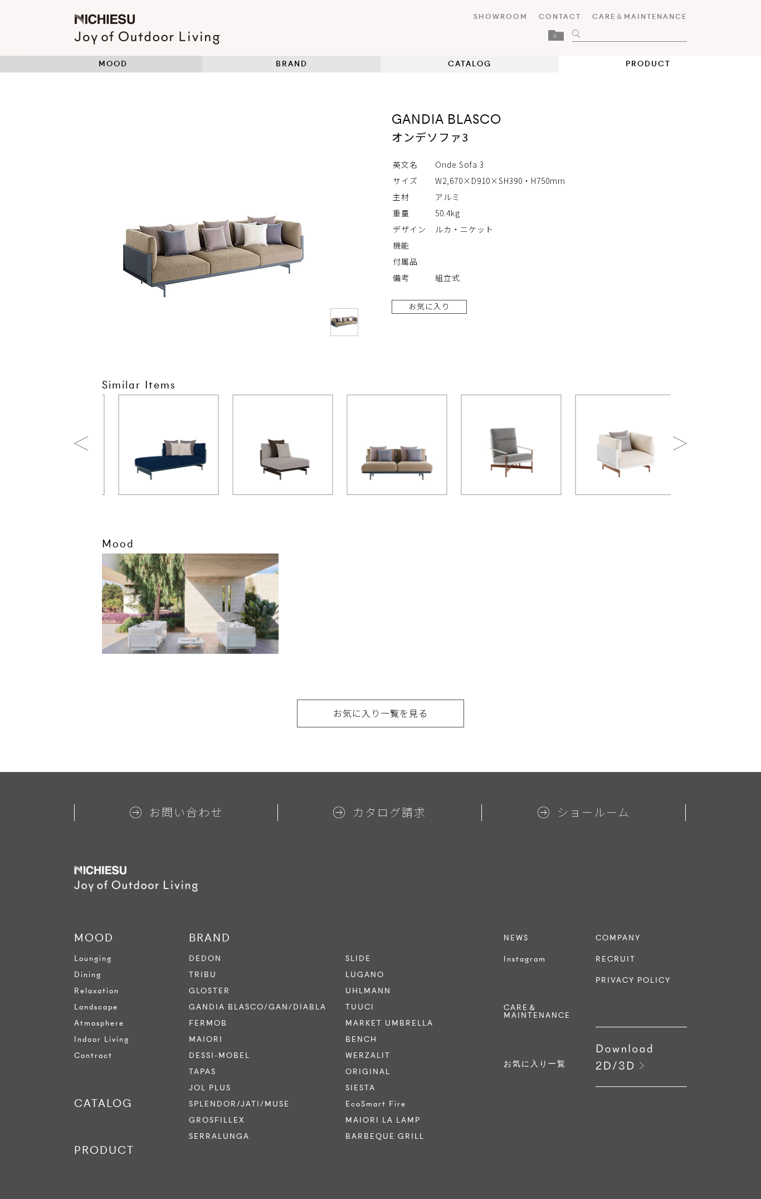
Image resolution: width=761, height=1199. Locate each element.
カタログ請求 (389, 812)
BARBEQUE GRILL (385, 1136)
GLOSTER (209, 991)
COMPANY (618, 938)
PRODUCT (648, 64)
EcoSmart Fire (375, 1104)
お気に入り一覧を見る (380, 713)
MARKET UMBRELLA (389, 1023)
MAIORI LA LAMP (383, 1120)
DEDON (205, 958)
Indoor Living (101, 1039)
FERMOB (208, 1023)
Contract (93, 1055)
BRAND (292, 64)
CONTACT (560, 16)
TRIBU (203, 974)
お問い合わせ (186, 812)
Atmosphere (99, 1023)
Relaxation (96, 991)
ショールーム (593, 812)
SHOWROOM (501, 16)
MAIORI (206, 1039)
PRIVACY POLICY (633, 980)
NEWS (516, 938)
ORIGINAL (368, 1071)
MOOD (113, 64)
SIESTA (360, 1088)
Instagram (525, 959)
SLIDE (358, 958)
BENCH (361, 1039)
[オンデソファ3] (344, 322)
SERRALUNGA (219, 1136)
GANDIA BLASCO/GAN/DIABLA (257, 1007)
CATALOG (469, 64)
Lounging (93, 958)
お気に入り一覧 (535, 1064)
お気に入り (429, 306)
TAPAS (202, 1071)
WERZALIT (368, 1055)
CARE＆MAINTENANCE (639, 16)
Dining (87, 974)
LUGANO (364, 974)
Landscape (96, 1007)
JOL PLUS (210, 1088)
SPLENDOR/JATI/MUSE (239, 1104)
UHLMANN (368, 991)
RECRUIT (616, 959)
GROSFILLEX (217, 1120)
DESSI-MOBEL (219, 1055)
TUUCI (359, 1007)
